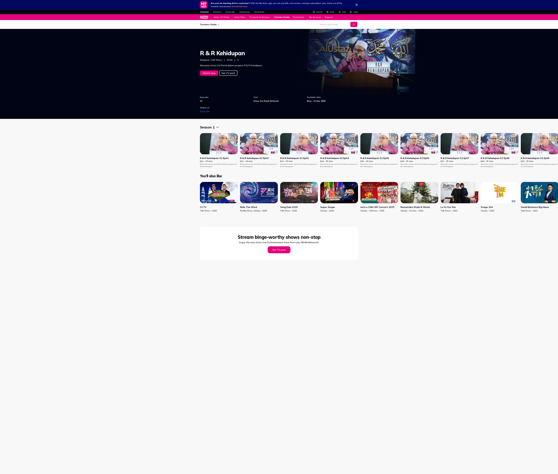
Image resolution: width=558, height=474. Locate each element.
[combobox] (219, 127)
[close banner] (356, 5)
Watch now (209, 73)
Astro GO (205, 111)
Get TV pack (228, 73)
